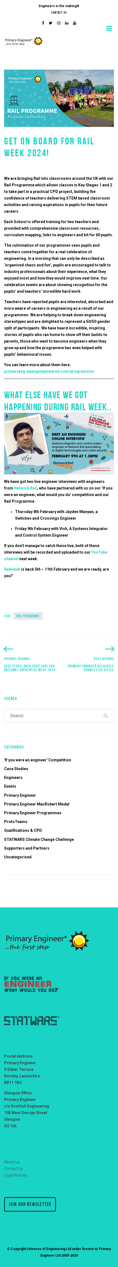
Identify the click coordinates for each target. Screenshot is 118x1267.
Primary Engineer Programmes (32, 813)
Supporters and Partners (26, 848)
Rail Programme (28, 616)
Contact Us (59, 12)
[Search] (106, 716)
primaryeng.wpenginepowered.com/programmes (49, 371)
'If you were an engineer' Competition (37, 760)
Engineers (13, 777)
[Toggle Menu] (109, 28)
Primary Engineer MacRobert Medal (36, 804)
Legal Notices (15, 1175)
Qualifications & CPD (23, 830)
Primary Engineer (20, 795)
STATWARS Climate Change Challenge (39, 839)
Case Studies (16, 769)
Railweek (12, 569)
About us (12, 1162)
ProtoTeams (15, 821)
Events (10, 786)
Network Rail (25, 488)
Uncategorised (18, 857)
